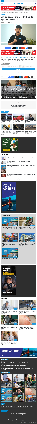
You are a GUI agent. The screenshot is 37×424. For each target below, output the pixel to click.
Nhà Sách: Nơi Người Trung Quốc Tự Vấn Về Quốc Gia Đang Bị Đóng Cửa (21, 169)
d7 (20, 406)
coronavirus (10, 406)
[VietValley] (18, 3)
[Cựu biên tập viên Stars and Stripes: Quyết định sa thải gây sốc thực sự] (3, 175)
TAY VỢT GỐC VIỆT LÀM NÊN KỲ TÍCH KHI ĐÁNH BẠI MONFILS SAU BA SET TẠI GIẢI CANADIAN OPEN (10, 260)
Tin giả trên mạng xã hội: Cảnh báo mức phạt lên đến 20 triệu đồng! (20, 157)
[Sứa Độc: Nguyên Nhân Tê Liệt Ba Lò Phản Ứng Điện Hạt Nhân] (30, 127)
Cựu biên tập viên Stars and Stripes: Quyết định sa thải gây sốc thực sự (21, 174)
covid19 (18, 406)
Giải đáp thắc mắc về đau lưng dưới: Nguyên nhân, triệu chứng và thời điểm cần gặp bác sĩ (9, 327)
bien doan (2, 406)
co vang (14, 406)
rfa (33, 406)
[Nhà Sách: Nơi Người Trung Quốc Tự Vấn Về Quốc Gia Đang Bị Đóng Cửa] (3, 171)
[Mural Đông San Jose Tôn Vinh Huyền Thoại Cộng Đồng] (6, 391)
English (23, 406)
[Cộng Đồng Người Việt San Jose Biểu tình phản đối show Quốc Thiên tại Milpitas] (30, 398)
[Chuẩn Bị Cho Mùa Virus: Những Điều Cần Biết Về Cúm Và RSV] (3, 162)
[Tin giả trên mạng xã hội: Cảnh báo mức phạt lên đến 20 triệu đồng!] (3, 67)
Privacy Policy (34, 422)
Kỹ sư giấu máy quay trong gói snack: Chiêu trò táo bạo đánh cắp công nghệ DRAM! (6, 132)
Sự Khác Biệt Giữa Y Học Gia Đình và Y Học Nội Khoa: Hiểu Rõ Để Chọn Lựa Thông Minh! (9, 343)
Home (2, 12)
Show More (18, 69)
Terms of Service (29, 422)
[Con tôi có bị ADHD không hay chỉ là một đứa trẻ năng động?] (6, 384)
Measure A (26, 406)
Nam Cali (31, 406)
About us (20, 422)
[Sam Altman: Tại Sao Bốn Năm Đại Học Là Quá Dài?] (30, 117)
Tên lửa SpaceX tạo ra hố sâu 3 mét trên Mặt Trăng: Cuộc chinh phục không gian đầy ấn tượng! (18, 90)
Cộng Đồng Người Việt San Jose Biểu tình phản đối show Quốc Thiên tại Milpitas (9, 244)
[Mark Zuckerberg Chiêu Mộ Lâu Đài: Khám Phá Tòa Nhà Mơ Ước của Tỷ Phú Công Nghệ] (18, 391)
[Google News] (21, 73)
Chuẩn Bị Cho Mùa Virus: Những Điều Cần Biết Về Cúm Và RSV (19, 161)
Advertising (24, 422)
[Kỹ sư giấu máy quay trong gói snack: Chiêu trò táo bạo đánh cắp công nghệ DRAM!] (6, 127)
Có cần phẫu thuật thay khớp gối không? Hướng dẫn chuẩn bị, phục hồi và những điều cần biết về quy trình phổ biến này (27, 327)
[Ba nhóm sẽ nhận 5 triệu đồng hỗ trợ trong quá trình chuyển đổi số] (18, 384)
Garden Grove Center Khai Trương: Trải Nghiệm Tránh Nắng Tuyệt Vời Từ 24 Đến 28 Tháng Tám (10, 228)
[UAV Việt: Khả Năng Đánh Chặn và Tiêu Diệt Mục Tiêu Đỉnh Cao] (18, 117)
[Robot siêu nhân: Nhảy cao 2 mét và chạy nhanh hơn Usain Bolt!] (6, 117)
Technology (9, 12)
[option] (18, 89)
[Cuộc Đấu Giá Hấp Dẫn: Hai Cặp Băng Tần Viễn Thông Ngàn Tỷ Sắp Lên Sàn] (22, 67)
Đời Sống (5, 12)
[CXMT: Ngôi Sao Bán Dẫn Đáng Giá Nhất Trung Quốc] (18, 127)
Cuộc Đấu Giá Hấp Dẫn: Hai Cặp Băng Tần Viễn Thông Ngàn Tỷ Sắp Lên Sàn (30, 68)
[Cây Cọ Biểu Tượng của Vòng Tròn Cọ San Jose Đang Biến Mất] (6, 398)
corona (6, 406)
